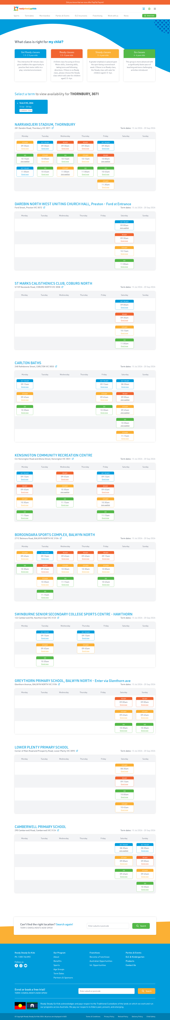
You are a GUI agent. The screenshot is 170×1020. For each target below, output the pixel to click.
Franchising (97, 16)
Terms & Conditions (93, 1016)
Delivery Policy (137, 1016)
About (56, 957)
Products (130, 961)
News (126, 16)
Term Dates (59, 973)
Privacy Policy (109, 1016)
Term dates (29, 16)
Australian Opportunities (101, 961)
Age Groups (59, 969)
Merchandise (44, 16)
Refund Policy (123, 1016)
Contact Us (131, 965)
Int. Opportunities (98, 965)
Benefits (58, 961)
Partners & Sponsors (63, 977)
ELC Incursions (81, 16)
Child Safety (151, 1016)
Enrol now (150, 16)
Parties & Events (62, 16)
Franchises (95, 952)
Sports (16, 16)
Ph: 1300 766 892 (23, 957)
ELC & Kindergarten (135, 957)
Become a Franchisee (100, 957)
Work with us (113, 16)
